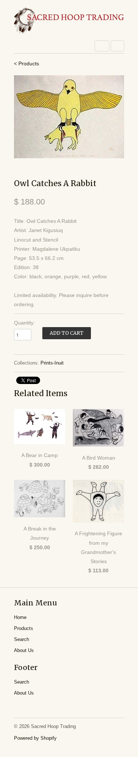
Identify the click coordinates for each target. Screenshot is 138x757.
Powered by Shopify (35, 738)
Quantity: (24, 323)
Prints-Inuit (52, 363)
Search (21, 639)
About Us (24, 650)
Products (23, 628)
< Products (26, 63)
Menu (102, 45)
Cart (117, 45)
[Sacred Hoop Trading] (69, 21)
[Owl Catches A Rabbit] (69, 116)
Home (20, 617)
